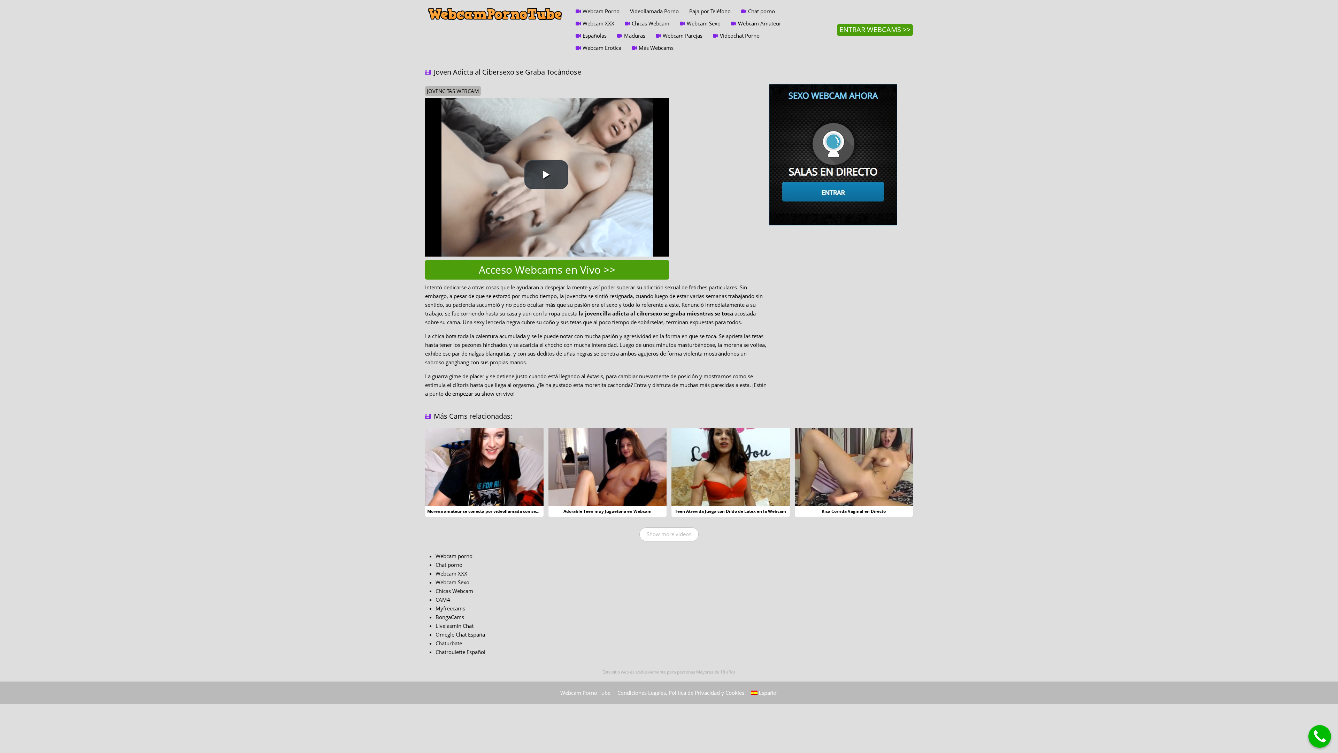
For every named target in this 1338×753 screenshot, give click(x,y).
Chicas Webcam (650, 23)
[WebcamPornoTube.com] (495, 5)
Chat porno (761, 11)
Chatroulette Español (460, 651)
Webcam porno (454, 556)
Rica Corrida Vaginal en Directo (854, 511)
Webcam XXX (598, 23)
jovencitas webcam (453, 91)
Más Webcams (656, 47)
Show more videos (669, 534)
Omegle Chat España (460, 634)
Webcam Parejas (682, 35)
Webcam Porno (601, 11)
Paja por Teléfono (710, 11)
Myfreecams (450, 608)
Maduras (634, 35)
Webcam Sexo (704, 23)
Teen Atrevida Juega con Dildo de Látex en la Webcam (730, 511)
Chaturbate (449, 643)
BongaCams (450, 617)
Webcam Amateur (759, 23)
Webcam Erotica (602, 47)
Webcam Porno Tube (585, 692)
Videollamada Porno (654, 11)
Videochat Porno (740, 35)
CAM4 (443, 599)
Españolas (595, 35)
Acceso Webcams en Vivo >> (547, 270)
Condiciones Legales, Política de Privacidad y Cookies (680, 692)
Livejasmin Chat (455, 625)
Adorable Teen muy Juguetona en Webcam (607, 511)
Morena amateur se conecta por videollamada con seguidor (488, 511)
